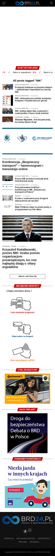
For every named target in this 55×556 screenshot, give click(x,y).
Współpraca (44, 539)
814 (29, 72)
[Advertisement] (27, 37)
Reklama (23, 542)
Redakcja (9, 539)
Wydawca (34, 542)
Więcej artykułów (27, 276)
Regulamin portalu (26, 539)
